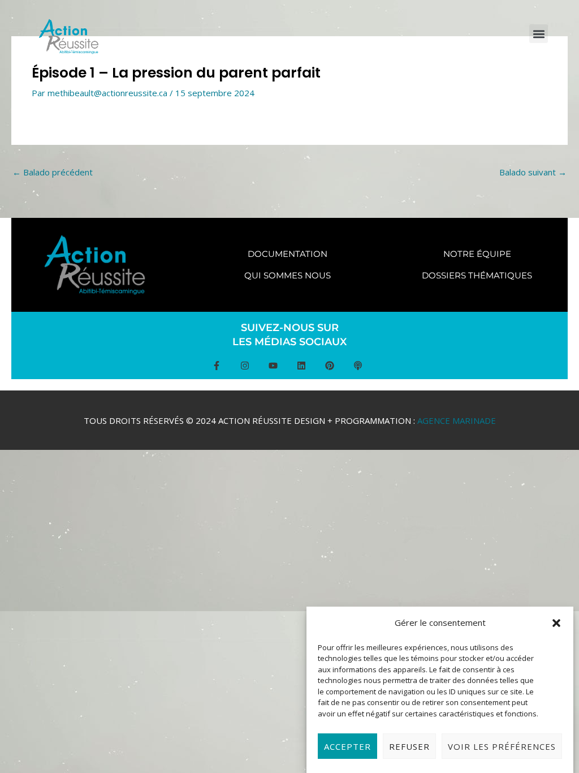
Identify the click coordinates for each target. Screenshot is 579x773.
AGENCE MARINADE (456, 420)
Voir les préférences (502, 746)
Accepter (347, 746)
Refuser (409, 746)
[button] (556, 623)
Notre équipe (477, 253)
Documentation (287, 253)
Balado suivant (533, 172)
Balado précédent (52, 172)
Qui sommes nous (287, 275)
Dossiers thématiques (477, 275)
